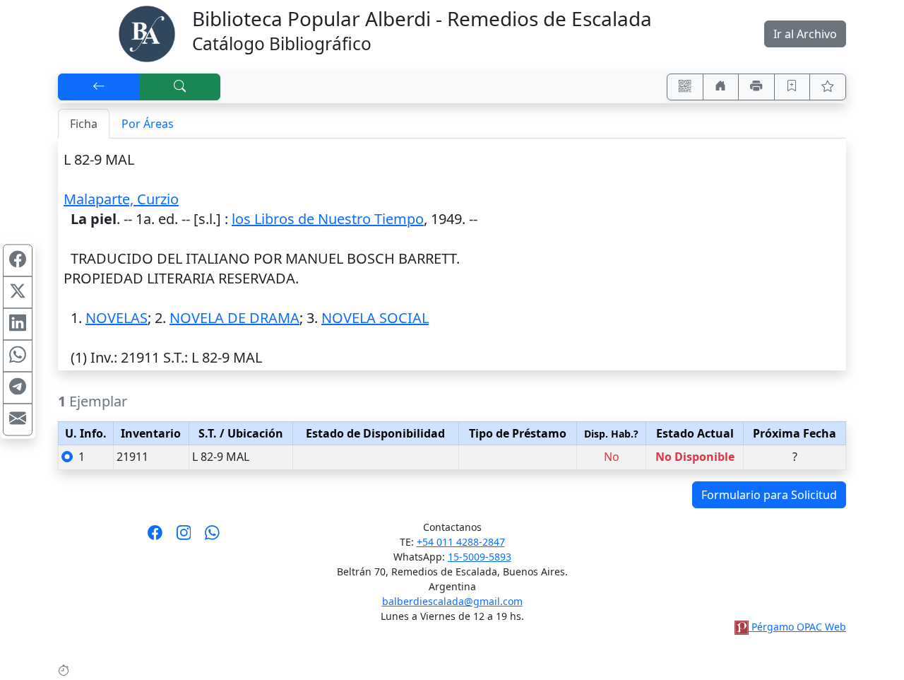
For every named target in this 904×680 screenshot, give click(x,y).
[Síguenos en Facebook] (155, 537)
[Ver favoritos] (827, 87)
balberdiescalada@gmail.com (452, 601)
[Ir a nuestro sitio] (721, 87)
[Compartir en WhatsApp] (17, 356)
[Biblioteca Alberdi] (147, 32)
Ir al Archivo (805, 34)
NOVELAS (116, 317)
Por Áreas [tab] (147, 123)
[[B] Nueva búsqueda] (180, 87)
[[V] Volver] (99, 87)
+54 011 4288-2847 (461, 542)
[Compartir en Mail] (17, 420)
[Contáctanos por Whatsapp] (212, 537)
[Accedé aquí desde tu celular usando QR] (685, 87)
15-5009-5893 (479, 556)
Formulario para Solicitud (769, 495)
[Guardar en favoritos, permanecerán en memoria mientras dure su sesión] (792, 87)
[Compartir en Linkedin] (17, 324)
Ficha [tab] (83, 123)
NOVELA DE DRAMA (234, 317)
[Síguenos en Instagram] (184, 537)
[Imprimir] (756, 87)
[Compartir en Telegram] (17, 388)
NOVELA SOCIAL (375, 317)
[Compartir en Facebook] (17, 261)
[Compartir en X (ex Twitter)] (17, 292)
